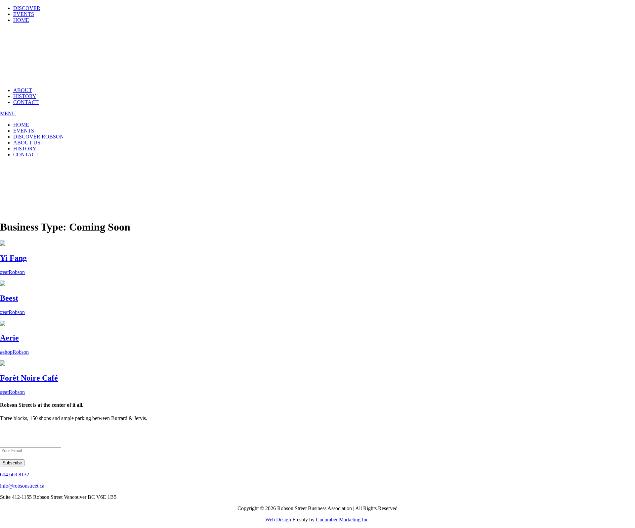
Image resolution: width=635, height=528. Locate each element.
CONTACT (26, 102)
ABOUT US (26, 142)
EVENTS (23, 14)
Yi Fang (13, 258)
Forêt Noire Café (29, 378)
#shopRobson (14, 352)
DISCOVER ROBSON (38, 136)
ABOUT (22, 90)
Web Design (278, 519)
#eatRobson (12, 272)
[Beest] (2, 284)
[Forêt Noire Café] (2, 364)
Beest (9, 298)
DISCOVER (26, 8)
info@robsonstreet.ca (22, 486)
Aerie (9, 338)
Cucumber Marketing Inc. (343, 519)
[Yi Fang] (2, 244)
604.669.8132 (14, 474)
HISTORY (24, 96)
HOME (21, 20)
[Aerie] (2, 324)
